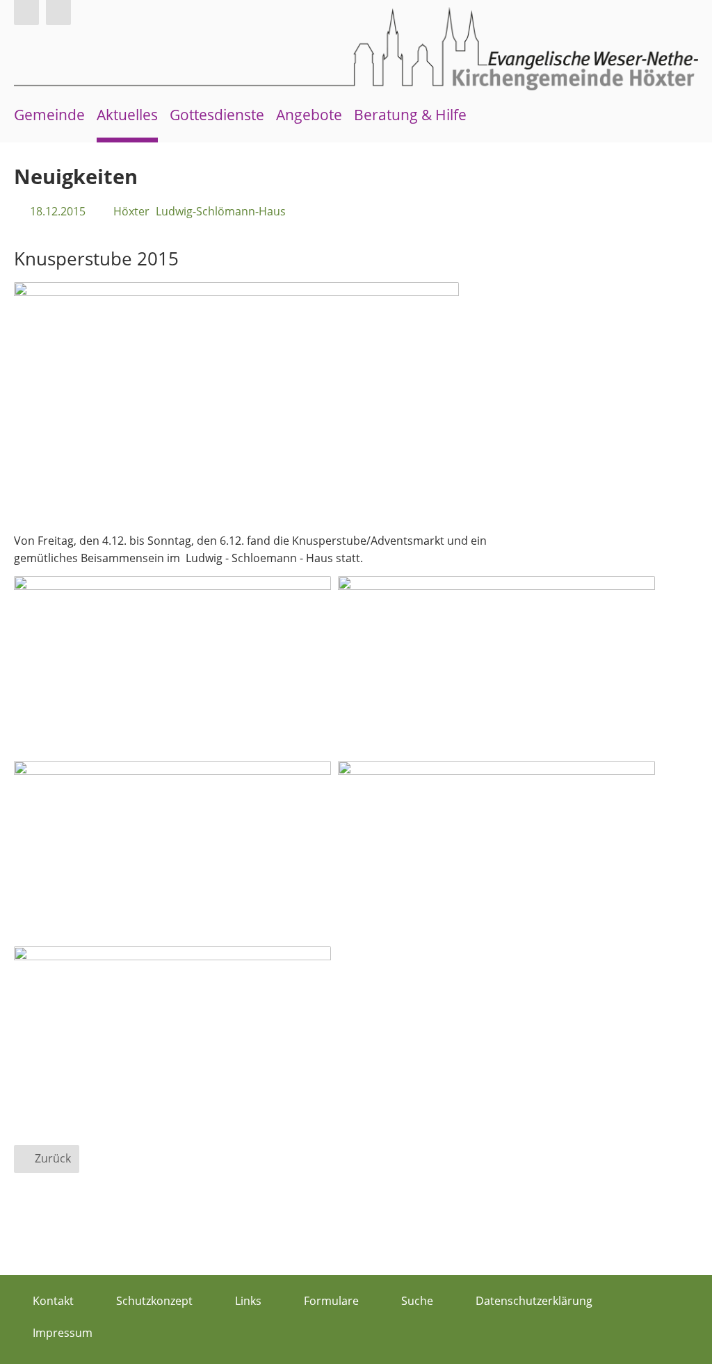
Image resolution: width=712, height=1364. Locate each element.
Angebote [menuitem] (309, 114)
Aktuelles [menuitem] (127, 114)
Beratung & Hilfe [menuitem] (410, 114)
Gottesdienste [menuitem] (217, 114)
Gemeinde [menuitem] (49, 114)
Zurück (53, 1158)
